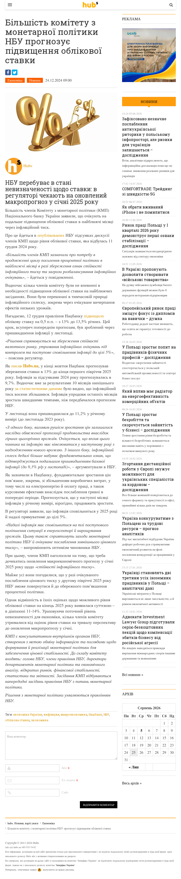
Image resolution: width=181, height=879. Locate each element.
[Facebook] (8, 72)
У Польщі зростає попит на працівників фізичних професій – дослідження (149, 352)
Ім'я (64, 768)
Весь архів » (132, 782)
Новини (35, 80)
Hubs (27, 165)
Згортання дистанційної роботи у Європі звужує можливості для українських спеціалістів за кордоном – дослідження (148, 476)
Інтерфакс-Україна (65, 865)
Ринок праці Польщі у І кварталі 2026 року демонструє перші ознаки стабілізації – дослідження (148, 235)
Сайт (65, 792)
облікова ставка (17, 720)
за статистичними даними (38, 388)
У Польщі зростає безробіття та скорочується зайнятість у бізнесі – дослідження (147, 422)
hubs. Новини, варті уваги (90, 4)
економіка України (27, 714)
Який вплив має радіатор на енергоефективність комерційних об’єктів (147, 396)
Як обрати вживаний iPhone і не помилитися (145, 209)
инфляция (51, 714)
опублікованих (50, 235)
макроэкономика (74, 714)
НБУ (106, 714)
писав (24, 366)
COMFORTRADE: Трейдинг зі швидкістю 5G (147, 191)
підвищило (94, 316)
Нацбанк (95, 714)
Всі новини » (132, 674)
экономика (39, 720)
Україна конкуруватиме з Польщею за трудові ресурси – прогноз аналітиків (148, 526)
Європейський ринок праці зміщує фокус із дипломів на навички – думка (149, 313)
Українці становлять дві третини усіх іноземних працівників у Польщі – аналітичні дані (146, 580)
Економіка (15, 80)
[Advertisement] (91, 708)
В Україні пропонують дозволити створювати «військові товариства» (145, 274)
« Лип (134, 767)
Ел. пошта (68, 780)
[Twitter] (14, 72)
